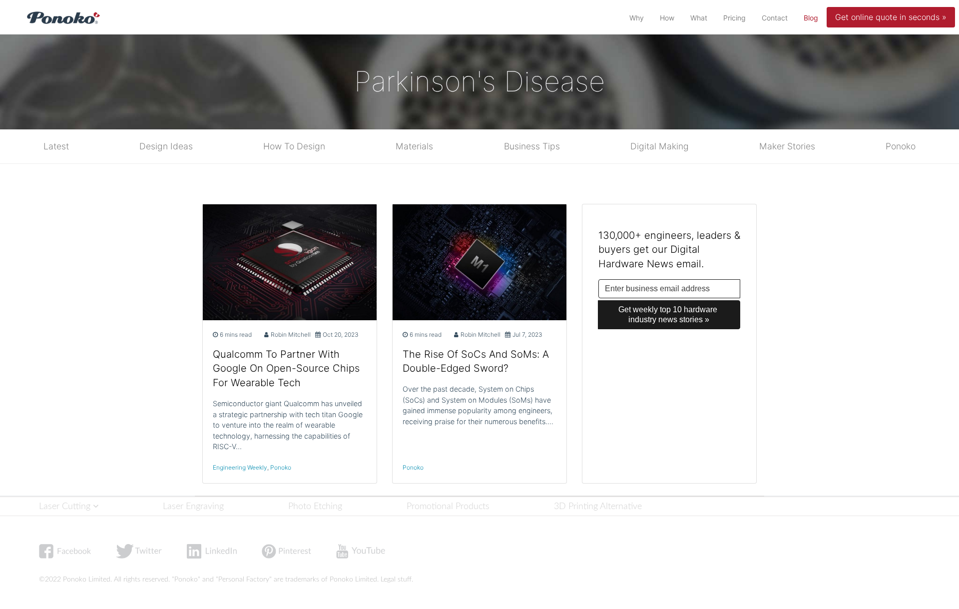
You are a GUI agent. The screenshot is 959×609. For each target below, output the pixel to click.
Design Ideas (166, 146)
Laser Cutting (66, 506)
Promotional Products (448, 506)
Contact (775, 17)
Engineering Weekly (240, 467)
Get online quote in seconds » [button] (891, 17)
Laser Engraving (193, 506)
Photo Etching (315, 506)
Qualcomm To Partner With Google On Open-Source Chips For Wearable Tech (286, 368)
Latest (56, 146)
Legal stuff (396, 579)
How (667, 17)
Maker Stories (787, 146)
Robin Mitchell (291, 334)
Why (636, 17)
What (698, 17)
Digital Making (659, 146)
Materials (414, 146)
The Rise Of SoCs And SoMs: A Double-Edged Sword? (476, 361)
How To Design (294, 146)
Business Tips (532, 146)
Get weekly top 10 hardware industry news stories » (668, 314)
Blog (813, 17)
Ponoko (901, 146)
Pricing (734, 17)
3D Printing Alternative (598, 506)
